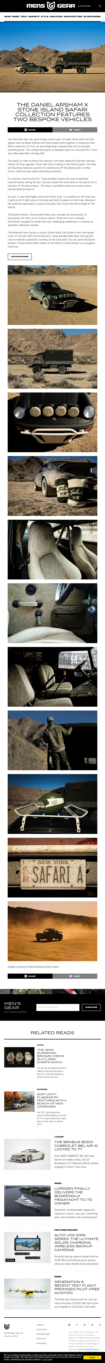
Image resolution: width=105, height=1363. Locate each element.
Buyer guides (92, 16)
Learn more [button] (47, 1359)
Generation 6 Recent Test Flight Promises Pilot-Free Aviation (77, 1287)
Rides (15, 16)
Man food (56, 16)
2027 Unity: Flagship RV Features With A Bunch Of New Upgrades (51, 1100)
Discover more (19, 257)
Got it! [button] (92, 1357)
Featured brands (66, 1230)
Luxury (59, 1137)
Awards (41, 1343)
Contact (41, 1329)
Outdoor (42, 1089)
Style (45, 16)
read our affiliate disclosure (88, 1349)
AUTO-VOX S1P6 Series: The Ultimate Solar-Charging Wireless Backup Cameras (76, 1243)
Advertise (42, 1334)
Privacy (41, 1339)
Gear (7, 16)
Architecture (73, 16)
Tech (23, 16)
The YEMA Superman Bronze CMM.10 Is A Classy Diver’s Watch (50, 1056)
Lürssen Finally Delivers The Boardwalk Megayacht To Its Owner (73, 1196)
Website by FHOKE (10, 1336)
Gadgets (34, 16)
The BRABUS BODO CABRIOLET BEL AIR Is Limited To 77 (76, 1146)
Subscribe (91, 1007)
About (40, 1325)
